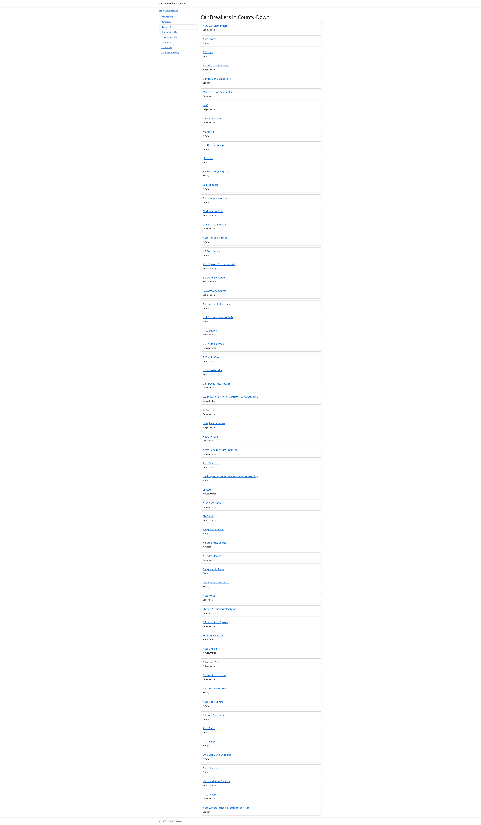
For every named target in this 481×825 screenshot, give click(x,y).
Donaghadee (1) (169, 32)
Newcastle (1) (167, 42)
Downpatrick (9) (169, 37)
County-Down (171, 10)
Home (183, 3)
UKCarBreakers (168, 3)
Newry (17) (166, 47)
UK (160, 10)
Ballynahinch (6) (168, 16)
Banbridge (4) (167, 22)
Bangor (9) (166, 27)
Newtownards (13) (170, 52)
